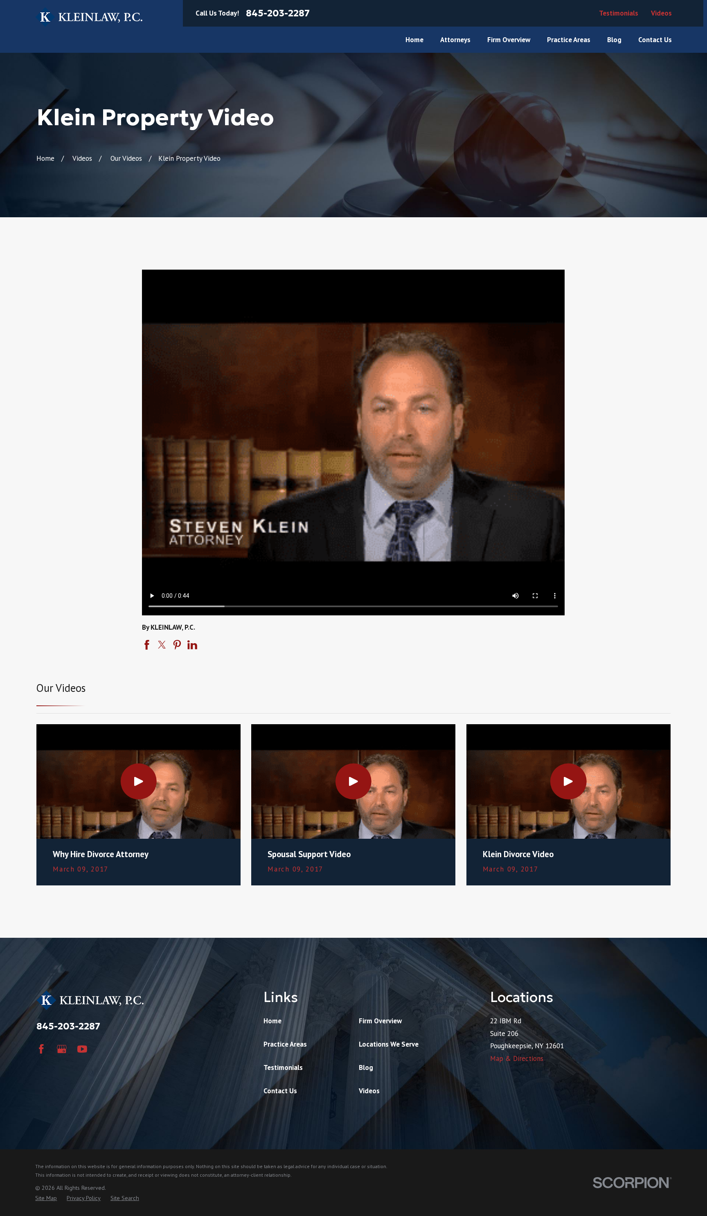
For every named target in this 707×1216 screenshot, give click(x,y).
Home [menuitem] (414, 39)
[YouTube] (82, 1049)
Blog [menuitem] (614, 39)
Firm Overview (380, 1020)
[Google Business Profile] (62, 1049)
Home (272, 1020)
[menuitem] (46, 1198)
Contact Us (280, 1090)
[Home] (88, 17)
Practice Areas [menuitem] (568, 39)
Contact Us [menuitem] (655, 39)
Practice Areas (285, 1044)
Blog (366, 1067)
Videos (661, 13)
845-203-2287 (278, 13)
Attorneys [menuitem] (455, 39)
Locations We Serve (389, 1044)
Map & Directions (516, 1058)
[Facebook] (41, 1049)
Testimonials (618, 13)
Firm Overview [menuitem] (508, 39)
